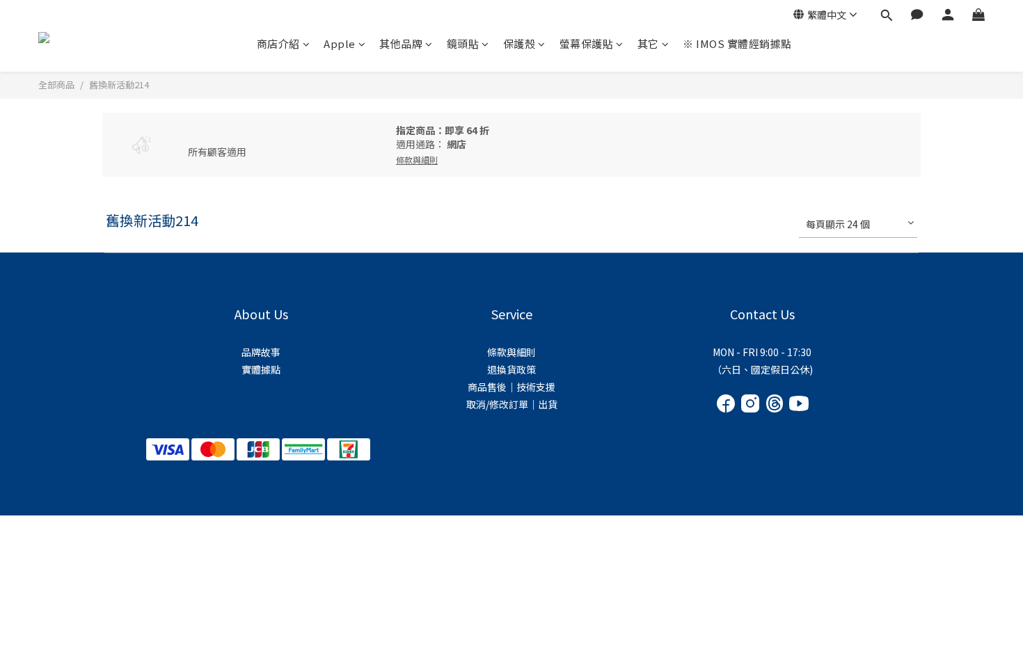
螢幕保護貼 (587, 43)
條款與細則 (511, 352)
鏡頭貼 (463, 43)
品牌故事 (260, 352)
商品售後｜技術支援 (511, 387)
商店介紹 (278, 43)
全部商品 (56, 84)
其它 (648, 43)
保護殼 (519, 43)
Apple (340, 43)
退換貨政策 (511, 369)
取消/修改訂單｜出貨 (511, 404)
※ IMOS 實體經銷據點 (737, 43)
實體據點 (260, 369)
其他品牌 (400, 43)
